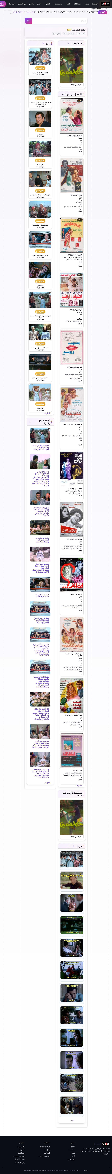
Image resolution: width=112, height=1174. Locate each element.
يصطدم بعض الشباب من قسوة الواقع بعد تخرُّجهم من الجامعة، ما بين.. (73, 775)
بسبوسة (80, 434)
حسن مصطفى (44, 225)
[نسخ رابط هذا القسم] (68, 43)
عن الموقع (22, 3)
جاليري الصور (71, 1159)
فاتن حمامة (44, 72)
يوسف (80, 200)
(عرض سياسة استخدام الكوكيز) (24, 11)
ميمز (65, 33)
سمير (80, 429)
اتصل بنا (12, 3)
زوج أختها (79, 319)
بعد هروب (79, 312)
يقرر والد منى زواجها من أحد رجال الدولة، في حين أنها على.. (73, 492)
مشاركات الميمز (45, 1146)
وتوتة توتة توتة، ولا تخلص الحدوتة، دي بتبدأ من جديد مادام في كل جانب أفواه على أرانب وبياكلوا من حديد (41, 681)
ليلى (81, 603)
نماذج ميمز (57, 33)
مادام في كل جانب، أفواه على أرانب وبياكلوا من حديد (42, 539)
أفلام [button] (68, 3)
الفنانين (73, 1153)
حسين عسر (33, 195)
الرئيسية (95, 3)
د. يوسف (79, 145)
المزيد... (79, 785)
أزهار (81, 204)
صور (72, 33)
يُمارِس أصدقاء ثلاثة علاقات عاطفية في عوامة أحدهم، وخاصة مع (72, 258)
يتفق (80, 427)
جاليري (31, 3)
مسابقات (77, 3)
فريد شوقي (38, 104)
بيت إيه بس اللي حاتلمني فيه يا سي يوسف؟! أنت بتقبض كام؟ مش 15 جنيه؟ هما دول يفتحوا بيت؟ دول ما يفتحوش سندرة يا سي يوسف (40, 478)
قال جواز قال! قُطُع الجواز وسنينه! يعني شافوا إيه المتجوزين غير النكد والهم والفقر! (40, 744)
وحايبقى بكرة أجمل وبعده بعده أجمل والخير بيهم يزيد (41, 620)
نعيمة (80, 262)
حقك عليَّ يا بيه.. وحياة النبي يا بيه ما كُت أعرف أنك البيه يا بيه (40, 447)
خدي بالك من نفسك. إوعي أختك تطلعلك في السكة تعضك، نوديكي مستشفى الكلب (41, 511)
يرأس (80, 658)
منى (81, 720)
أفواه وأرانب (40, 74)
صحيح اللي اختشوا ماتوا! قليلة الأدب (42, 595)
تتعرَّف (80, 138)
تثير (81, 718)
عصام (80, 376)
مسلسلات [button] (58, 3)
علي (81, 599)
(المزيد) (80, 151)
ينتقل (80, 597)
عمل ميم (40, 68)
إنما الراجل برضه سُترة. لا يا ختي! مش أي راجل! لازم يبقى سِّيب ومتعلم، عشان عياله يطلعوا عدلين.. (40, 773)
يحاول (80, 542)
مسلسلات (80, 33)
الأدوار (73, 1156)
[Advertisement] (11, 48)
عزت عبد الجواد (44, 378)
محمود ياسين (36, 72)
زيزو (81, 544)
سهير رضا (40, 195)
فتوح (80, 372)
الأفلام (73, 1146)
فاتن (81, 140)
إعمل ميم (47, 1149)
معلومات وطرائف (44, 1156)
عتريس (80, 660)
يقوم (80, 198)
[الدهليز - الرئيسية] (105, 4)
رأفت (81, 440)
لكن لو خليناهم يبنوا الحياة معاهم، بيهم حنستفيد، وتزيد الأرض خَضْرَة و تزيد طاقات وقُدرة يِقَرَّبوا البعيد (41, 649)
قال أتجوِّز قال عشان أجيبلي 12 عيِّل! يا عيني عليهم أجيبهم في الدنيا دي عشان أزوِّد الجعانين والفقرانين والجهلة (41, 714)
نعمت (80, 315)
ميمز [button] (87, 3)
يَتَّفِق (80, 370)
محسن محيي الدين (46, 102)
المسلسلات (71, 1149)
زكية (81, 665)
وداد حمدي (40, 285)
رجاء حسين (37, 102)
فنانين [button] (48, 3)
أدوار (39, 3)
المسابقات (47, 1153)
